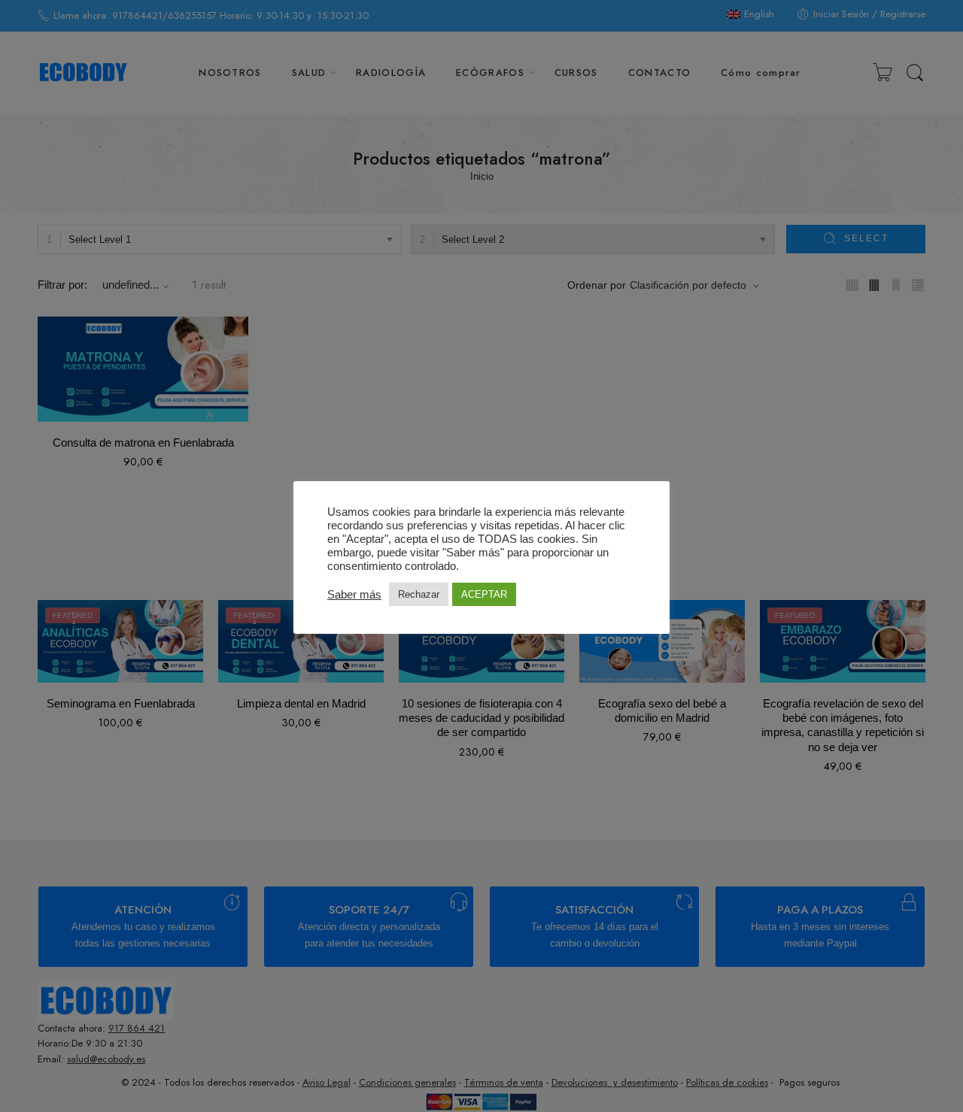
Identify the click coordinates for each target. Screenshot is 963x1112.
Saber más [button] (354, 595)
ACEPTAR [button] (484, 594)
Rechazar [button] (418, 594)
